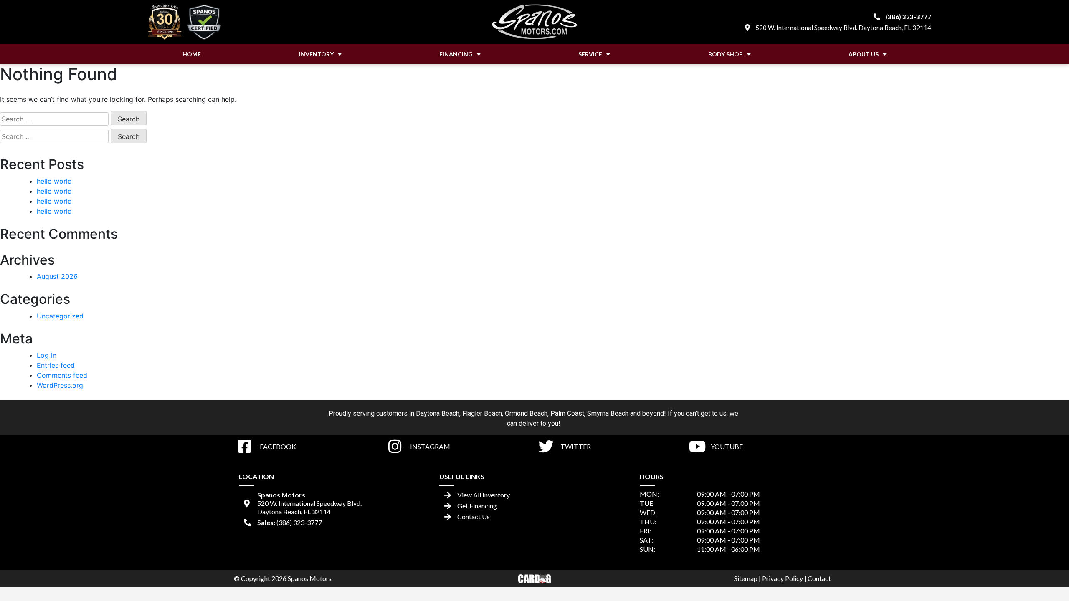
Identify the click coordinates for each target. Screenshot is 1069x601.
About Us (864, 54)
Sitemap (745, 578)
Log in (46, 355)
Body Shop (725, 54)
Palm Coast (567, 413)
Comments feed (62, 375)
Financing (456, 54)
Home (191, 54)
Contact (819, 578)
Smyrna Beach (607, 413)
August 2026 (57, 276)
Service (590, 54)
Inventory (316, 54)
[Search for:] (54, 119)
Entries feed (56, 365)
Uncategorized (60, 316)
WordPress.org (60, 385)
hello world (54, 181)
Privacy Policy (782, 578)
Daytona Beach (437, 413)
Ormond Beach (526, 413)
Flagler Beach (482, 413)
